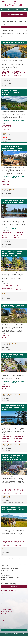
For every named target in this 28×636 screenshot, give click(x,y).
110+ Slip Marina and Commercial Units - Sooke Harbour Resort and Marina (13, 407)
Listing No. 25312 (6, 190)
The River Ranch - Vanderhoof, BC (13, 43)
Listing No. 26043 (6, 295)
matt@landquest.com (7, 388)
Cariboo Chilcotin (6, 133)
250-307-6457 (6, 290)
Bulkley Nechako (5, 79)
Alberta (3, 548)
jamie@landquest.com (7, 235)
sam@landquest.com (7, 73)
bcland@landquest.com (7, 288)
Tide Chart (5, 613)
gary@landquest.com (7, 337)
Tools (13, 1)
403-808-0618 (6, 545)
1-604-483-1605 (6, 237)
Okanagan (4, 240)
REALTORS (16, 9)
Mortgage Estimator (8, 620)
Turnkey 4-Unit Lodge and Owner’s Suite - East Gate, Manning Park (13, 201)
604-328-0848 (18, 75)
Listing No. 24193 (6, 80)
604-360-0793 (18, 291)
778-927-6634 (18, 493)
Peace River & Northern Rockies (9, 343)
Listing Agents (5, 69)
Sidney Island (4, 596)
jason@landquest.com (19, 235)
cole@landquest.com (19, 289)
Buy (2, 9)
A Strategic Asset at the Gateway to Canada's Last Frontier (13, 306)
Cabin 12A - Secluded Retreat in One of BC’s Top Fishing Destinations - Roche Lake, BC (12, 457)
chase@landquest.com (19, 492)
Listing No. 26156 (6, 445)
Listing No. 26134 (6, 395)
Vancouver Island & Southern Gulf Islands (11, 394)
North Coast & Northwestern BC (9, 189)
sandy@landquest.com (7, 183)
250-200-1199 (6, 389)
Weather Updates (7, 609)
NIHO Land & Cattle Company (9, 600)
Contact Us (4, 1)
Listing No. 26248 (6, 497)
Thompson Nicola (6, 496)
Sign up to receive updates (14, 629)
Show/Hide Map (15, 27)
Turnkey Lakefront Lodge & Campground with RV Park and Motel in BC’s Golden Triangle (12, 148)
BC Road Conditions (7, 611)
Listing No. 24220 (6, 134)
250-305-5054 (6, 129)
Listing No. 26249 (6, 549)
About (25, 9)
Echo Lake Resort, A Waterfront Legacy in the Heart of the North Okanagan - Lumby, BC (13, 253)
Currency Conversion (8, 622)
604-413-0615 (6, 184)
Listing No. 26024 (6, 241)
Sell (8, 9)
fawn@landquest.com (7, 128)
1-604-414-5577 (18, 237)
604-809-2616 (6, 75)
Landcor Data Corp (6, 598)
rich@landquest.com (19, 73)
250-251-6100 (6, 338)
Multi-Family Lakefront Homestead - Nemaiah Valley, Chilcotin (12, 92)
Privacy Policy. (16, 635)
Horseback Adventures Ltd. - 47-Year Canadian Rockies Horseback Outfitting (13, 509)
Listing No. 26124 (6, 344)
